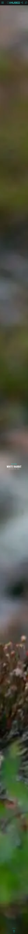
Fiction (14, 464)
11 (20, 915)
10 (19, 915)
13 (18, 468)
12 (22, 915)
